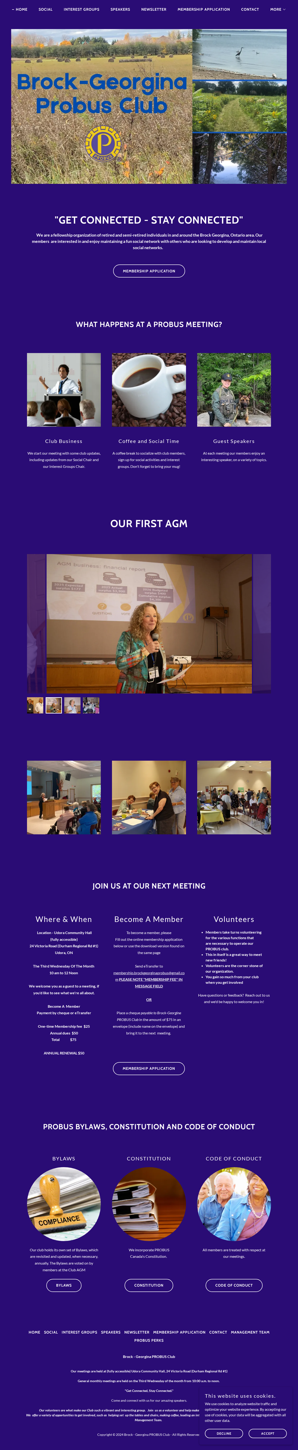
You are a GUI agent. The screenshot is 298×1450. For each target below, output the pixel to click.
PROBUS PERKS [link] (149, 1340)
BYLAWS (64, 1285)
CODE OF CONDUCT (234, 1285)
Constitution (148, 1285)
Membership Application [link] (204, 9)
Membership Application (149, 271)
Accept (267, 1433)
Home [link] (21, 9)
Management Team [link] (250, 1332)
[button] (276, 9)
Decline (224, 1433)
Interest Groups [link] (81, 9)
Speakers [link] (120, 9)
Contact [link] (250, 9)
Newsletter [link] (153, 9)
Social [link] (46, 9)
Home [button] (34, 1332)
